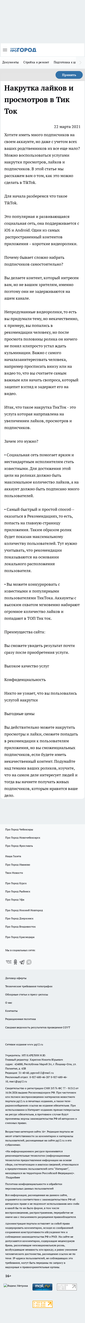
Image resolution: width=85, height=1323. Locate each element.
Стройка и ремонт (36, 62)
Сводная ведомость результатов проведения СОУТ (37, 1027)
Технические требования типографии (28, 986)
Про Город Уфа (14, 899)
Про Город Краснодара (19, 937)
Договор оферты (16, 978)
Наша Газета (13, 856)
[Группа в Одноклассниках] (15, 962)
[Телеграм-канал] (22, 962)
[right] (80, 63)
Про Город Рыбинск (17, 891)
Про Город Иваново (17, 864)
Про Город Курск (16, 883)
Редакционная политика (20, 1019)
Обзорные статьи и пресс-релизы (26, 994)
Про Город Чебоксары (19, 829)
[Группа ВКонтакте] (8, 962)
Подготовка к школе (68, 62)
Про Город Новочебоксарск (22, 837)
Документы (10, 62)
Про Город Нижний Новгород (24, 910)
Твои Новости (14, 872)
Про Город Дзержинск (19, 918)
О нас (8, 1002)
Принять (69, 75)
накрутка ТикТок (50, 407)
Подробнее (13, 1177)
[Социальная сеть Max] (29, 962)
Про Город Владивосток (20, 926)
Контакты (11, 1010)
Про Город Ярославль (19, 845)
